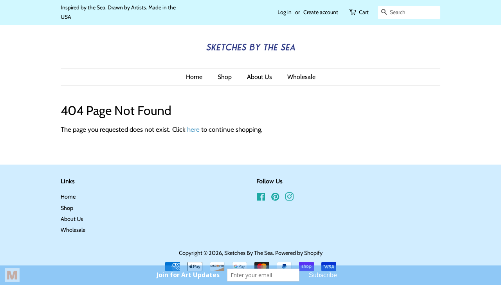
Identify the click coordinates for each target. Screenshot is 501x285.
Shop (225, 77)
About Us (259, 77)
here (193, 129)
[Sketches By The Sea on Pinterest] (275, 198)
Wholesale (301, 77)
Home (194, 77)
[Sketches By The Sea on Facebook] (260, 198)
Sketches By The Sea (248, 252)
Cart (364, 12)
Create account (320, 12)
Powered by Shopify (299, 252)
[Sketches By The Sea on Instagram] (289, 198)
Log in (285, 12)
